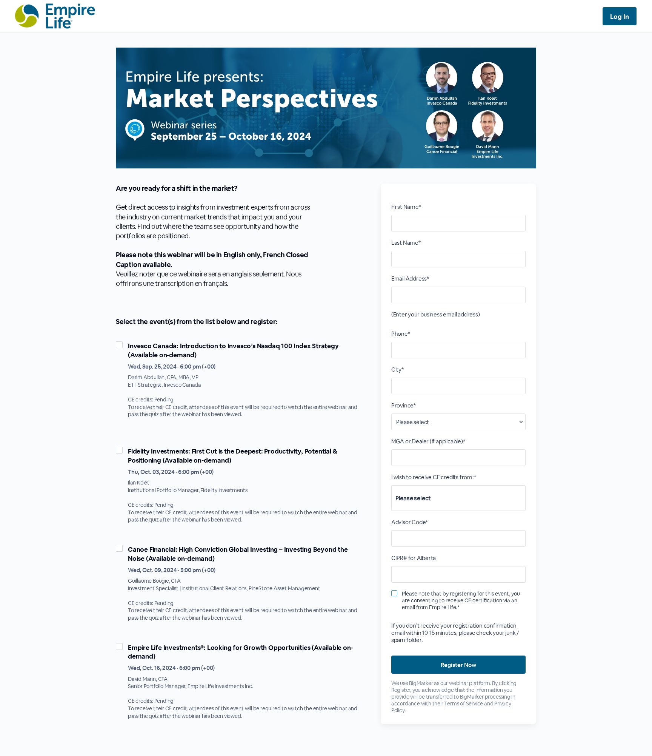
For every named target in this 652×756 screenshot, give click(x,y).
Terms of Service (463, 703)
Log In (619, 16)
